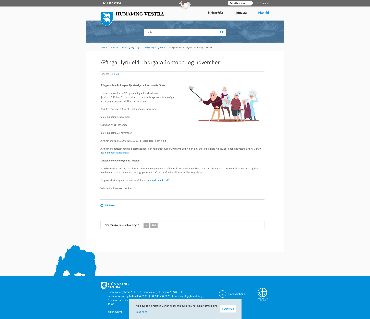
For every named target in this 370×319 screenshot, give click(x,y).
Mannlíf (114, 47)
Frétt (116, 74)
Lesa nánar (142, 311)
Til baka (110, 205)
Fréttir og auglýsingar (131, 47)
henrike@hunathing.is (117, 152)
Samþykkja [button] (228, 308)
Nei (154, 225)
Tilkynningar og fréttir (155, 47)
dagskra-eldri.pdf (159, 180)
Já (146, 225)
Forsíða (103, 47)
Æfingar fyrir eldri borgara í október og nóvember (191, 47)
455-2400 (173, 292)
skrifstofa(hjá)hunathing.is (189, 296)
